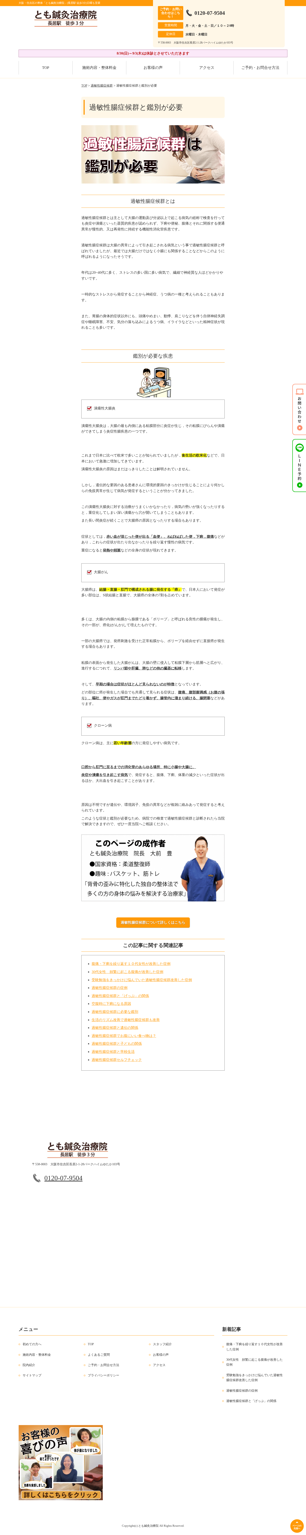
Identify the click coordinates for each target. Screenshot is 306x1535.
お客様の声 (153, 68)
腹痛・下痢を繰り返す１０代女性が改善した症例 (131, 964)
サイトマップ (32, 1375)
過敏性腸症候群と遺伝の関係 (115, 1028)
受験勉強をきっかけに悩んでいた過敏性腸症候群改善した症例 (142, 980)
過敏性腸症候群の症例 (109, 988)
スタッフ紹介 (162, 1344)
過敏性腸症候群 (102, 85)
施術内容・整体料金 (99, 68)
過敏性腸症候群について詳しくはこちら (153, 922)
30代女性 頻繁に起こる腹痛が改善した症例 (127, 972)
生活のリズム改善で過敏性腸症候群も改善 (126, 1020)
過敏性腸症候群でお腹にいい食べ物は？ (124, 1036)
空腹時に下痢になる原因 (111, 1004)
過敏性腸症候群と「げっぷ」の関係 (120, 996)
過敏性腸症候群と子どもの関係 (117, 1043)
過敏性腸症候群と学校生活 (113, 1052)
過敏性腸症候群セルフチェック (117, 1060)
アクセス (206, 68)
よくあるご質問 (99, 1354)
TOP (45, 68)
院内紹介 (29, 1365)
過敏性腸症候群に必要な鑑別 (115, 1012)
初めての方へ (32, 1344)
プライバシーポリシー (103, 1375)
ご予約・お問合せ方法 (260, 68)
